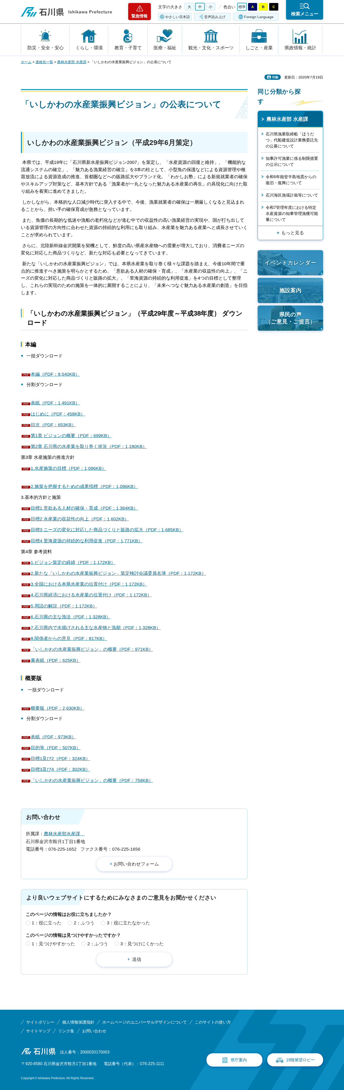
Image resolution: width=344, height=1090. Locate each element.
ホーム (26, 62)
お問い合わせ (94, 1031)
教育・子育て (128, 47)
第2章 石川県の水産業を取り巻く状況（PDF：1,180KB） (89, 446)
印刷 (275, 77)
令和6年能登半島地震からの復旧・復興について (291, 180)
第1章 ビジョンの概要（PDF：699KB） (71, 435)
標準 (242, 7)
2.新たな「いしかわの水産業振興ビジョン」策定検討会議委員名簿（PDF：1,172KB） (118, 573)
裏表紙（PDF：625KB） (56, 660)
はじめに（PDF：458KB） (58, 414)
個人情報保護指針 (78, 1022)
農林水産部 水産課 (71, 62)
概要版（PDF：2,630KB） (57, 708)
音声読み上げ (214, 17)
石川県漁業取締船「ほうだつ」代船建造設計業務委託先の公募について (292, 140)
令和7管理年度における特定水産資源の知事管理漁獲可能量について (292, 213)
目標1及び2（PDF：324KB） (60, 758)
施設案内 (290, 290)
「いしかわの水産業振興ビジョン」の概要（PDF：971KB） (92, 649)
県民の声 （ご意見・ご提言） (290, 318)
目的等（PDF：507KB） (56, 747)
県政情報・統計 (300, 47)
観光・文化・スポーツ (211, 47)
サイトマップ (38, 1031)
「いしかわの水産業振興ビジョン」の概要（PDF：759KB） (92, 780)
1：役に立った (46, 922)
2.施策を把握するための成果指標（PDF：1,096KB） (84, 486)
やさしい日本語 (177, 17)
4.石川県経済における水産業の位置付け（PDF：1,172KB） (91, 594)
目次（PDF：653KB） (53, 424)
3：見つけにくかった (142, 943)
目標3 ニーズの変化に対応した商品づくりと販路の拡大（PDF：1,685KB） (107, 529)
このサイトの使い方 (213, 1022)
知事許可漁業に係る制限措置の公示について (292, 161)
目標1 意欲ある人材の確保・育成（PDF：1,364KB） (84, 508)
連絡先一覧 (44, 62)
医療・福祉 (165, 47)
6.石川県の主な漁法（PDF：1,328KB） (71, 616)
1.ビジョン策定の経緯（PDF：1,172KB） (73, 562)
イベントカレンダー (290, 262)
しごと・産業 (259, 47)
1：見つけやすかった (53, 943)
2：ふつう (84, 922)
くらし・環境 (89, 47)
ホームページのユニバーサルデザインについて (144, 1022)
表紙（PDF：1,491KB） (55, 402)
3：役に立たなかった (128, 922)
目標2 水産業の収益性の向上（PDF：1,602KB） (80, 518)
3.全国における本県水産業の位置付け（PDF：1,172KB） (89, 584)
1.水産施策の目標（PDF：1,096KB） (68, 468)
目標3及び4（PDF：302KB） (60, 769)
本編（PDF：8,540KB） (55, 374)
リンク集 (66, 1031)
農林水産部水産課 (64, 833)
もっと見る (292, 232)
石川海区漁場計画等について (292, 195)
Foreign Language (258, 17)
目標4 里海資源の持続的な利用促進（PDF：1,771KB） (87, 540)
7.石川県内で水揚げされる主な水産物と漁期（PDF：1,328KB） (96, 627)
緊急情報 (139, 16)
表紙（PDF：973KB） (53, 736)
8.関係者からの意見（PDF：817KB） (69, 638)
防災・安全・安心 (45, 47)
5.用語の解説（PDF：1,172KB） (64, 606)
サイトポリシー (40, 1022)
